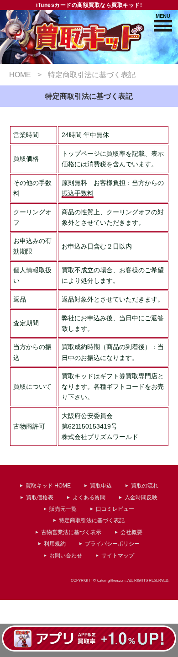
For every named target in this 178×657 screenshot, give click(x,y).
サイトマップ (117, 555)
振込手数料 (78, 193)
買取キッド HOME (48, 485)
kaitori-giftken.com (111, 580)
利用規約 (55, 543)
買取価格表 (39, 497)
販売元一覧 (63, 509)
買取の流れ (144, 485)
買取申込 (101, 485)
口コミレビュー (115, 509)
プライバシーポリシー (112, 543)
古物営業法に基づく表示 (71, 532)
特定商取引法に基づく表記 (92, 520)
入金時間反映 (141, 497)
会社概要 (131, 532)
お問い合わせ (65, 555)
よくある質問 (89, 497)
